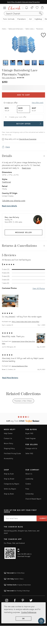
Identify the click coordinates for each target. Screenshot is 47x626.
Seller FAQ (29, 453)
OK (23, 619)
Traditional (6, 182)
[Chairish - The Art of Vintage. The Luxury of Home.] (14, 8)
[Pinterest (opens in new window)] (22, 599)
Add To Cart (23, 95)
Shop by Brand (9, 479)
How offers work (37, 103)
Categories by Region (11, 484)
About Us (28, 474)
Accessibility (8, 458)
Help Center (8, 433)
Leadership (29, 479)
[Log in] (22, 8)
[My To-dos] (26, 8)
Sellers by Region (10, 489)
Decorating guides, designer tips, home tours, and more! (21, 532)
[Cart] (42, 8)
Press (27, 489)
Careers (28, 484)
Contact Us (8, 438)
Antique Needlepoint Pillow (20, 366)
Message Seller (23, 232)
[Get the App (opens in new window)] (10, 553)
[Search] (40, 13)
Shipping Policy (9, 448)
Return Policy (8, 443)
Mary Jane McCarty (9, 78)
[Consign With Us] (32, 8)
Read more (26, 168)
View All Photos (39, 288)
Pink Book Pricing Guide (12, 453)
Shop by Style (9, 474)
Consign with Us (31, 448)
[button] (5, 8)
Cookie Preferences (28, 612)
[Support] (41, 621)
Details (23, 156)
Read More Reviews (10, 377)
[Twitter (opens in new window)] (31, 599)
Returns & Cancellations (23, 246)
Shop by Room (9, 494)
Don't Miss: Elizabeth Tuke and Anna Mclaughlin (23, 2)
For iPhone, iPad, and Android (14, 543)
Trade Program (30, 438)
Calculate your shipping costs (13, 200)
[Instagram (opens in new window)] (6, 599)
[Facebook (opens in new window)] (14, 599)
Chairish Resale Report (33, 499)
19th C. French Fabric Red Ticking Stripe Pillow (25, 321)
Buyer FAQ (29, 433)
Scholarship (29, 494)
